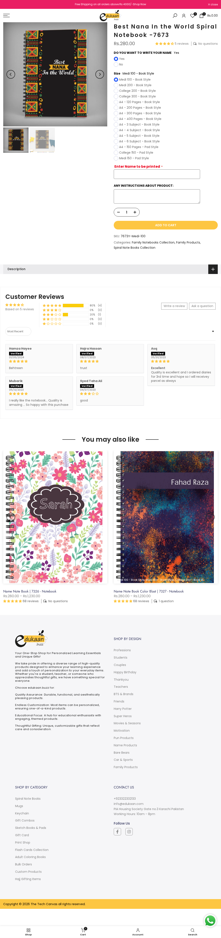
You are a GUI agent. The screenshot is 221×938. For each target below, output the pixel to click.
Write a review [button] (174, 306)
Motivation (122, 730)
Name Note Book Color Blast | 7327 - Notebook (149, 591)
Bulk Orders (23, 864)
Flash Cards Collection (32, 850)
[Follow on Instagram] (129, 831)
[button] (165, 43)
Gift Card (22, 835)
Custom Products (28, 872)
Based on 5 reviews (19, 309)
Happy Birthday (125, 672)
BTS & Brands (123, 694)
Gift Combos (25, 820)
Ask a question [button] (202, 306)
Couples (120, 665)
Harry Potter (123, 709)
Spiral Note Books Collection (134, 247)
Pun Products (124, 738)
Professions (122, 650)
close (9, 4)
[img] (39, 361)
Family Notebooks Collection (153, 242)
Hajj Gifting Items (28, 879)
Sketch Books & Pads (30, 828)
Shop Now (139, 4)
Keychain (22, 813)
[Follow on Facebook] (117, 831)
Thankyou (121, 679)
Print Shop (22, 842)
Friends (119, 701)
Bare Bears (121, 752)
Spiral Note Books (28, 798)
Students (120, 657)
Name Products (125, 745)
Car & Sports (123, 760)
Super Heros (123, 716)
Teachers (121, 687)
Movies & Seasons (127, 723)
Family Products (188, 242)
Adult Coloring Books (30, 857)
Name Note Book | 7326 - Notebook (29, 591)
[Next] (99, 74)
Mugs (19, 806)
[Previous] (10, 74)
